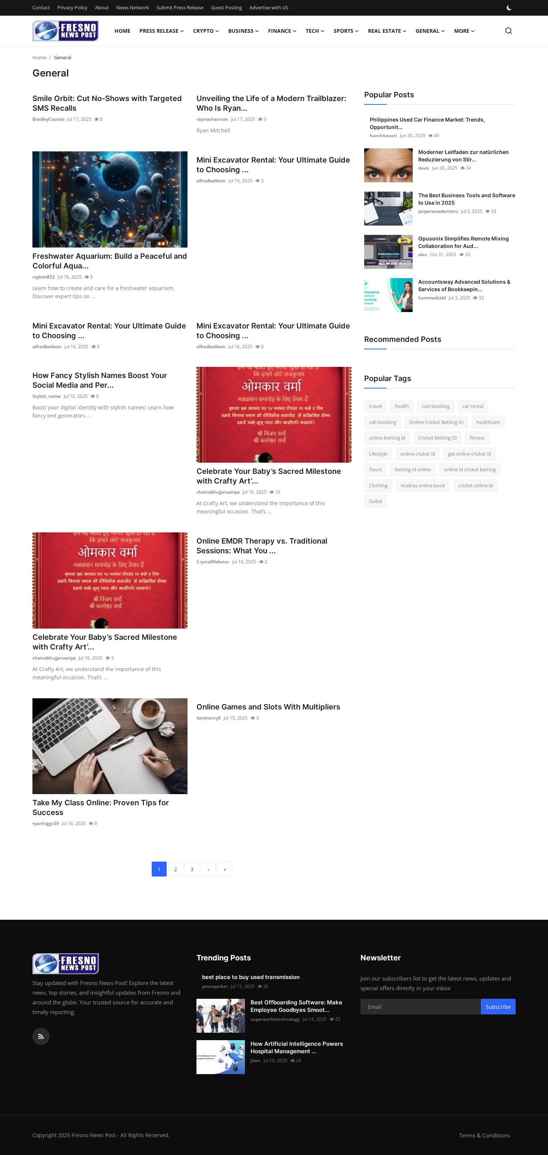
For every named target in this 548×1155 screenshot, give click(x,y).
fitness (477, 437)
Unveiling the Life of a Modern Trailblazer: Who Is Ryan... (271, 103)
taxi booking (436, 406)
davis (423, 168)
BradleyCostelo (48, 119)
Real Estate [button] (384, 30)
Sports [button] (343, 30)
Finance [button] (279, 30)
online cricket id (417, 453)
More (461, 30)
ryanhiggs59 (45, 823)
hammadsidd (432, 298)
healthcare (488, 422)
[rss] (41, 1036)
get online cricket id (469, 453)
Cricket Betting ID (437, 437)
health (402, 406)
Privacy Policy (72, 7)
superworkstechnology (275, 1019)
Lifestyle (378, 453)
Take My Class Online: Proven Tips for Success (100, 807)
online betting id (387, 437)
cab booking (382, 422)
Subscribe (498, 1006)
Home (122, 30)
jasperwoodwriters (438, 211)
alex (422, 254)
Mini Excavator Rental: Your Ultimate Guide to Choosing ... (273, 164)
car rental (473, 406)
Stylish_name (46, 396)
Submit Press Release (180, 7)
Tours (375, 469)
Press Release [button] (159, 30)
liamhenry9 (208, 718)
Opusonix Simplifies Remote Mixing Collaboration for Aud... (463, 242)
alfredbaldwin (211, 180)
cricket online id (475, 485)
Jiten (256, 1060)
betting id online (413, 469)
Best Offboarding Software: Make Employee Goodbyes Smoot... (296, 1006)
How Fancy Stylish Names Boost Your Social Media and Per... (99, 380)
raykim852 (43, 277)
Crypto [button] (203, 30)
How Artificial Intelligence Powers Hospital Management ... (297, 1047)
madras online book (423, 485)
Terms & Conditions (484, 1135)
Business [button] (240, 30)
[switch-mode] (510, 7)
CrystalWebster (212, 561)
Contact (41, 7)
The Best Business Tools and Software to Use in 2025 (466, 199)
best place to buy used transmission (251, 977)
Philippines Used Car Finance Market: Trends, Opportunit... (427, 123)
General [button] (428, 30)
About (102, 7)
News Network (132, 7)
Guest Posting (226, 7)
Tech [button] (312, 30)
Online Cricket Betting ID (436, 422)
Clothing (378, 485)
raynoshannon (212, 119)
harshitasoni (383, 135)
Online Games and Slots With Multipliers (268, 706)
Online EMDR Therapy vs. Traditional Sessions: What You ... (261, 545)
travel (375, 406)
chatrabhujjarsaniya (218, 492)
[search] (509, 31)
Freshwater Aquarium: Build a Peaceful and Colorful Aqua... (109, 261)
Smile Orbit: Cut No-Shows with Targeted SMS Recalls (107, 103)
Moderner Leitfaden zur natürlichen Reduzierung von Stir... (463, 156)
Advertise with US (268, 7)
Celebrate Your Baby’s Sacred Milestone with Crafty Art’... (268, 476)
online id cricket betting (470, 469)
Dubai (375, 501)
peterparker (215, 986)
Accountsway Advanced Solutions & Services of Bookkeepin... (464, 285)
